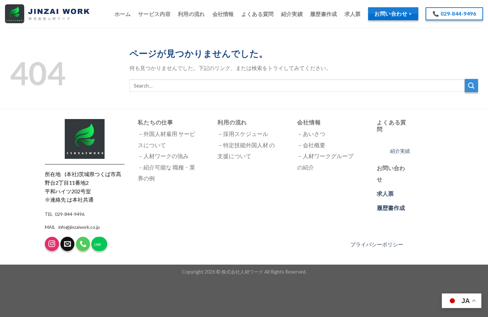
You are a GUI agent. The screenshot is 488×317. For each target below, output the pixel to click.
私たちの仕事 (155, 122)
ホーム (123, 14)
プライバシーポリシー (376, 244)
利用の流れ (191, 14)
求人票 (353, 14)
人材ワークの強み (166, 156)
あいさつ (314, 134)
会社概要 (314, 145)
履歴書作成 (323, 14)
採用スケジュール (245, 134)
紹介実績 (292, 14)
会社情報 (223, 14)
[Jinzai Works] (47, 14)
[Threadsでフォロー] (52, 244)
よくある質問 (257, 14)
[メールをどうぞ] (67, 244)
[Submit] (471, 85)
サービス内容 (154, 14)
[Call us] (83, 244)
